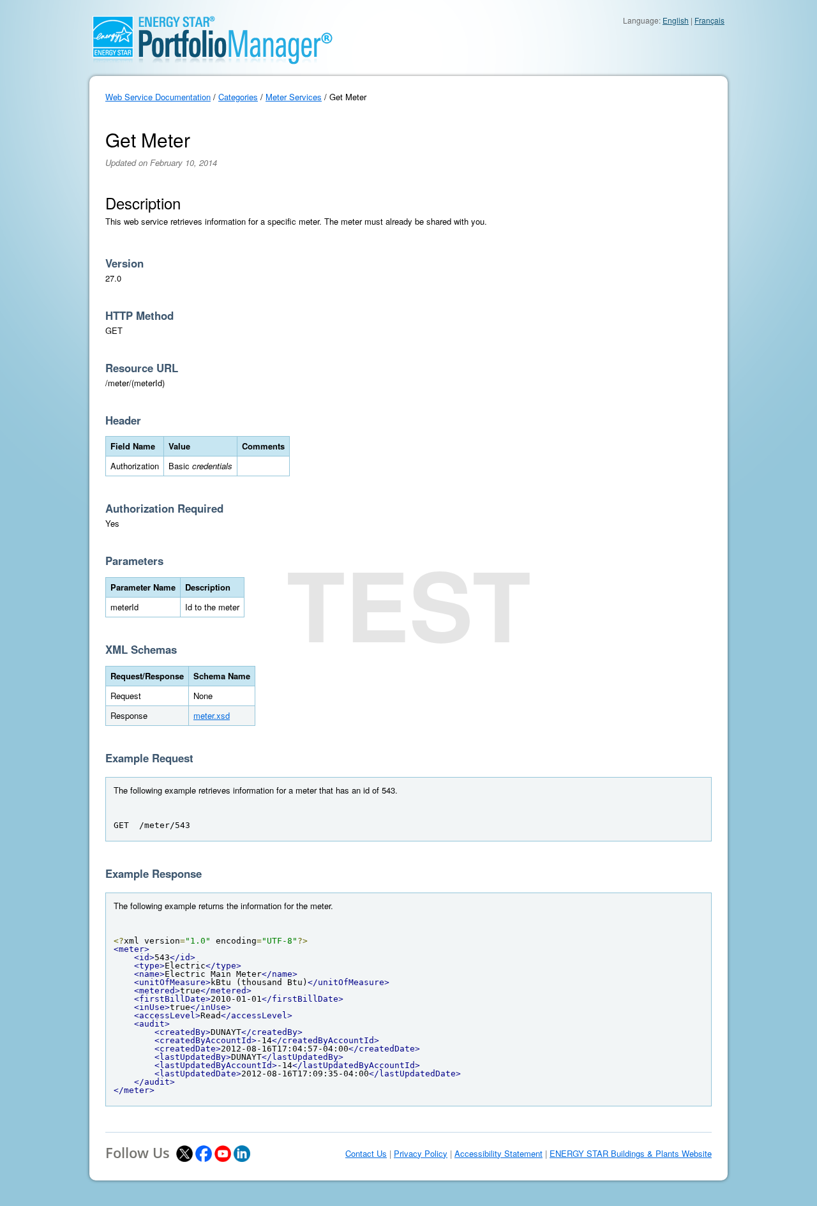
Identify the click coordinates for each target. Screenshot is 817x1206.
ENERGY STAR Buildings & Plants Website (631, 1154)
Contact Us (366, 1154)
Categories (238, 97)
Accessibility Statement (498, 1154)
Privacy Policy (420, 1154)
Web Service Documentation (158, 97)
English (676, 20)
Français (709, 20)
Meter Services (294, 97)
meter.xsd (211, 715)
